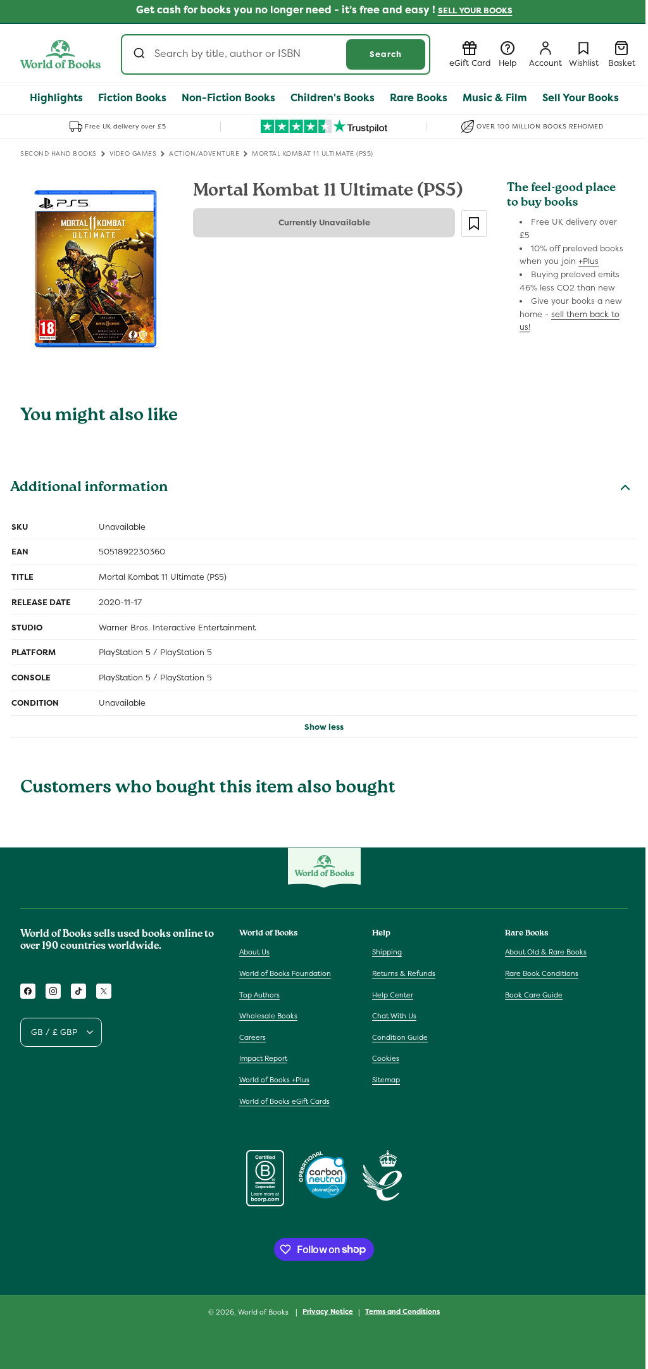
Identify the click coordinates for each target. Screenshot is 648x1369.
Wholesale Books (268, 1016)
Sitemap (386, 1080)
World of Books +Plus (274, 1080)
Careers (252, 1037)
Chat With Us (394, 1016)
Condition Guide (400, 1037)
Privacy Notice (327, 1311)
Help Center (392, 995)
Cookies (385, 1058)
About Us (254, 952)
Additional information (89, 488)
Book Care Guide (534, 995)
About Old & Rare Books (546, 952)
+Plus (588, 261)
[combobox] (275, 54)
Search (386, 54)
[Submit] (140, 54)
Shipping (387, 952)
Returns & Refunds (403, 973)
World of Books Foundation (285, 973)
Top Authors (259, 995)
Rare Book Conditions (541, 973)
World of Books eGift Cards (284, 1101)
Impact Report (263, 1058)
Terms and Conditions (402, 1311)
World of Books (264, 1312)
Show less (324, 727)
